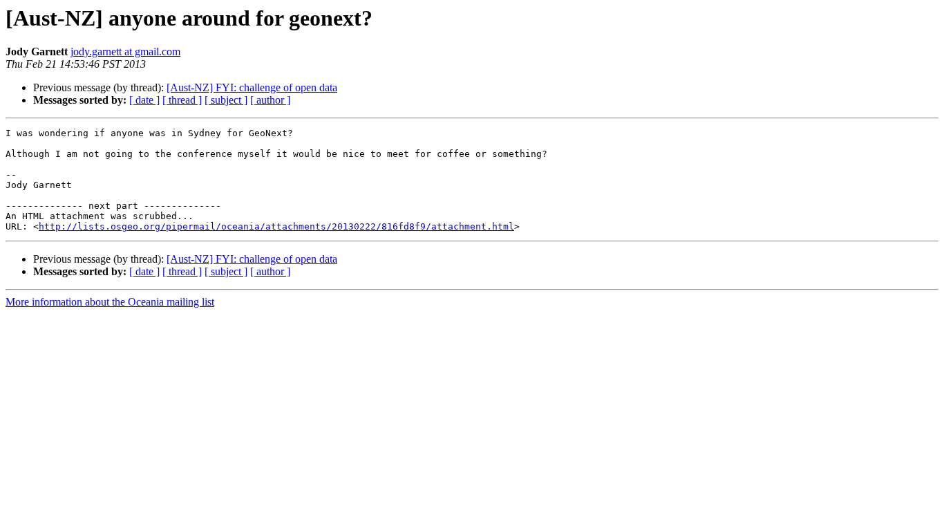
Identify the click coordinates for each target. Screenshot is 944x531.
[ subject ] (226, 100)
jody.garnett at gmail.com (125, 51)
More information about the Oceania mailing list (110, 302)
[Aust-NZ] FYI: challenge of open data (252, 87)
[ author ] (270, 100)
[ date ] (144, 100)
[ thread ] (182, 100)
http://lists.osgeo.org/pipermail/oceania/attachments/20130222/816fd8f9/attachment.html (276, 226)
